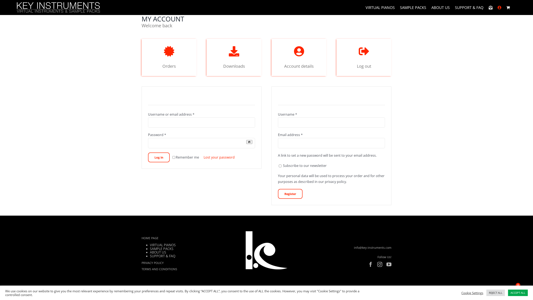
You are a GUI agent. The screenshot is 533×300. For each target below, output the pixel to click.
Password (157, 134)
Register (290, 194)
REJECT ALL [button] (495, 293)
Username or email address (171, 114)
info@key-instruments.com (372, 248)
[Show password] (249, 142)
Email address (290, 134)
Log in (158, 157)
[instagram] (379, 264)
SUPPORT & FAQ (162, 256)
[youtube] (388, 264)
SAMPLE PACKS (161, 248)
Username (287, 114)
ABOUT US (158, 252)
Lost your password (219, 157)
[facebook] (370, 264)
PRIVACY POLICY (153, 263)
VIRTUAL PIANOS (163, 245)
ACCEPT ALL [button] (518, 293)
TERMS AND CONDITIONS (159, 269)
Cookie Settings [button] (472, 293)
